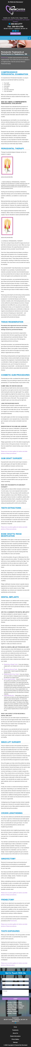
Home (15, 1027)
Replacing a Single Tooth (11, 664)
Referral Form (15, 33)
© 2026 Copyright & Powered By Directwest (15, 1045)
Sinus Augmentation (9, 679)
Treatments (15, 1030)
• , (15, 1019)
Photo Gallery (15, 1039)
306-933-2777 (16, 23)
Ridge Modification (9, 695)
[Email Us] (13, 30)
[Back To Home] (15, 10)
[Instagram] (18, 30)
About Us (15, 1033)
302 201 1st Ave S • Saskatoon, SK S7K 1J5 (15, 28)
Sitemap (15, 1042)
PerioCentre (4, 57)
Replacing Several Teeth (10, 669)
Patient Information (15, 1036)
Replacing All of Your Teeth (11, 674)
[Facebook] (16, 30)
